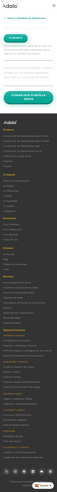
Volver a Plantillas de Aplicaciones (26, 18)
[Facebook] (24, 471)
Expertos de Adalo (13, 297)
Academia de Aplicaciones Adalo (20, 287)
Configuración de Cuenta (17, 340)
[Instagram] (15, 471)
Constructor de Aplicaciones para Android (26, 141)
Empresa (8, 161)
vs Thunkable (10, 201)
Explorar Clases (11, 372)
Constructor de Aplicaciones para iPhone (25, 136)
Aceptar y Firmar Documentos (19, 452)
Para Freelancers (12, 229)
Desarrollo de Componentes (18, 313)
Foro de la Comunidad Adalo (18, 292)
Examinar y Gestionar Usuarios (20, 345)
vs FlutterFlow (11, 191)
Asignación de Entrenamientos (19, 404)
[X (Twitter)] (6, 471)
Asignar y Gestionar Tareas (17, 399)
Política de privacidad (15, 264)
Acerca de (8, 254)
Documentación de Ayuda (17, 282)
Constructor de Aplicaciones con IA (22, 151)
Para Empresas (11, 224)
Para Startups (10, 234)
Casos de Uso (10, 239)
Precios (7, 166)
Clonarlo (15, 38)
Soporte (7, 307)
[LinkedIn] (32, 471)
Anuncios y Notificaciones (17, 415)
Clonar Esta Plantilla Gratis (28, 97)
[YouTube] (41, 471)
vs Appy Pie (9, 211)
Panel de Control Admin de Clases (21, 387)
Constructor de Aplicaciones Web (21, 146)
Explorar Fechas (12, 377)
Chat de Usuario (12, 441)
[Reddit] (50, 471)
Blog (5, 259)
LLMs (6, 269)
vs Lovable (8, 206)
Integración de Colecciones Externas (23, 457)
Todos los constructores (16, 181)
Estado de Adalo (12, 323)
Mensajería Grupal (13, 436)
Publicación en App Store (17, 156)
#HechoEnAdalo (11, 318)
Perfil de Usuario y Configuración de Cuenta (27, 350)
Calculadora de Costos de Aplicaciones (24, 302)
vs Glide (7, 196)
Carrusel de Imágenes (15, 420)
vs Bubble (8, 186)
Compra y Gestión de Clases (18, 367)
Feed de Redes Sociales (16, 425)
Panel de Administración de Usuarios (23, 355)
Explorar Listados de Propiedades (21, 382)
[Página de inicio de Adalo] (10, 5)
